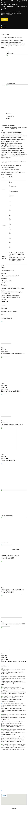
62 (10, 243)
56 (10, 229)
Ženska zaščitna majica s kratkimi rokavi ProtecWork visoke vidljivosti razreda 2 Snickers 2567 (13, 710)
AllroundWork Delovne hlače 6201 (13, 354)
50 (10, 215)
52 (10, 219)
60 (10, 238)
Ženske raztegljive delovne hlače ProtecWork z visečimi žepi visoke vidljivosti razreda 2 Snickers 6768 (13, 683)
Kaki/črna (11, 196)
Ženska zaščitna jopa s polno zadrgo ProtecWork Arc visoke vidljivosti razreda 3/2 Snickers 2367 (13, 692)
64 (10, 247)
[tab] (2, 127)
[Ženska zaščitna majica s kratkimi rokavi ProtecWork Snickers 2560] (14, 697)
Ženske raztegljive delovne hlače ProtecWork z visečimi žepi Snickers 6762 (13, 733)
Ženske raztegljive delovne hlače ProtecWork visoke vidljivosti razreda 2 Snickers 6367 (12, 740)
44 (10, 201)
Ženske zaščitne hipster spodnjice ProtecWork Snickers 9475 (13, 718)
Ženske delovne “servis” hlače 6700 (13, 661)
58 (10, 233)
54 (10, 224)
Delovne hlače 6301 (8, 460)
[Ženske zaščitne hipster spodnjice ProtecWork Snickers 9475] (14, 715)
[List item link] (14, 774)
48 (10, 210)
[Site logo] (4, 10)
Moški (10, 177)
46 (10, 205)
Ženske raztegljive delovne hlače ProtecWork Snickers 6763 (12, 673)
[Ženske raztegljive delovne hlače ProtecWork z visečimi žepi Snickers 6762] (14, 730)
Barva (3, 85)
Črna (10, 182)
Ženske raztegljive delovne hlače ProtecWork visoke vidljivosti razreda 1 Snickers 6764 (12, 725)
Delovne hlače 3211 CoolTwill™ (12, 425)
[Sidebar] (2, 811)
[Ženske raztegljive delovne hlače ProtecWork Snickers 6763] (14, 669)
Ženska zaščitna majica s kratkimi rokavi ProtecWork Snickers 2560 (11, 700)
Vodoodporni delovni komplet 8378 (13, 624)
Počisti (8, 118)
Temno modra (12, 186)
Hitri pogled (3, 345)
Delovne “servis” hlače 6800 (10, 391)
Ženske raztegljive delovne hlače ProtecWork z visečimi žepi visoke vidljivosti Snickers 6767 (13, 748)
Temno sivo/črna (13, 191)
